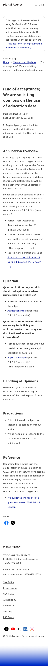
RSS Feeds (8, 617)
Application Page (16, 310)
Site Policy (8, 582)
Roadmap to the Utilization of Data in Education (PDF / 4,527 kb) (24, 262)
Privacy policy (10, 588)
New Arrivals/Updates (24, 62)
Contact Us (8, 605)
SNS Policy (8, 594)
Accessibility (9, 599)
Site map (7, 611)
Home (6, 62)
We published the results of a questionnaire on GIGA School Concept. (23, 502)
